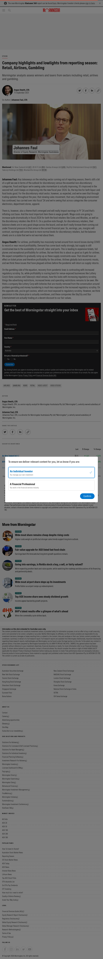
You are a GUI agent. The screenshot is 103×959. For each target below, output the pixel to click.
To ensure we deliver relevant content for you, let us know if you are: (44, 461)
